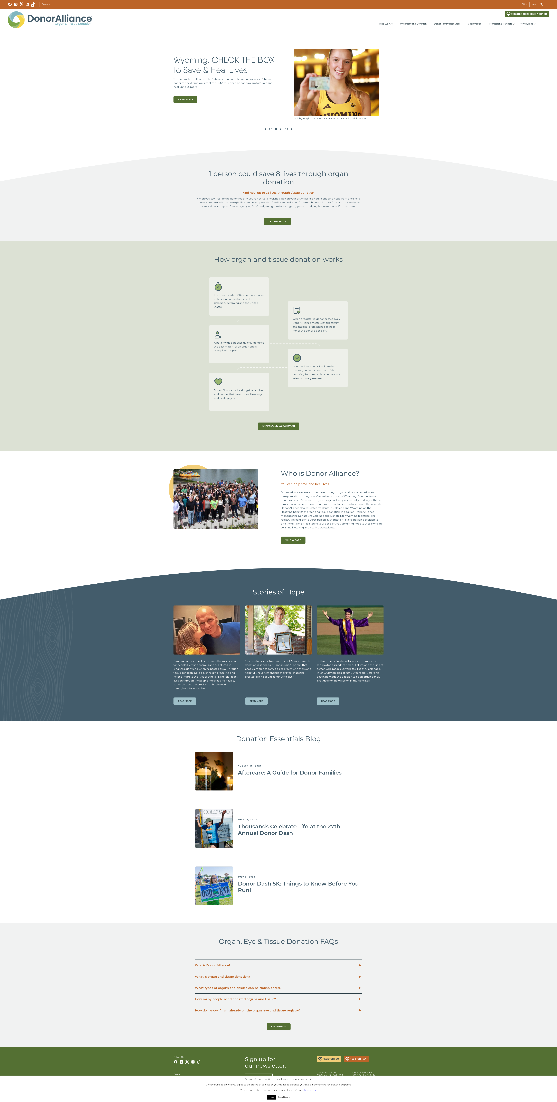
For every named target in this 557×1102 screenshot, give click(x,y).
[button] (264, 128)
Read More (284, 1097)
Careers (46, 4)
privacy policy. (309, 1090)
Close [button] (271, 1097)
